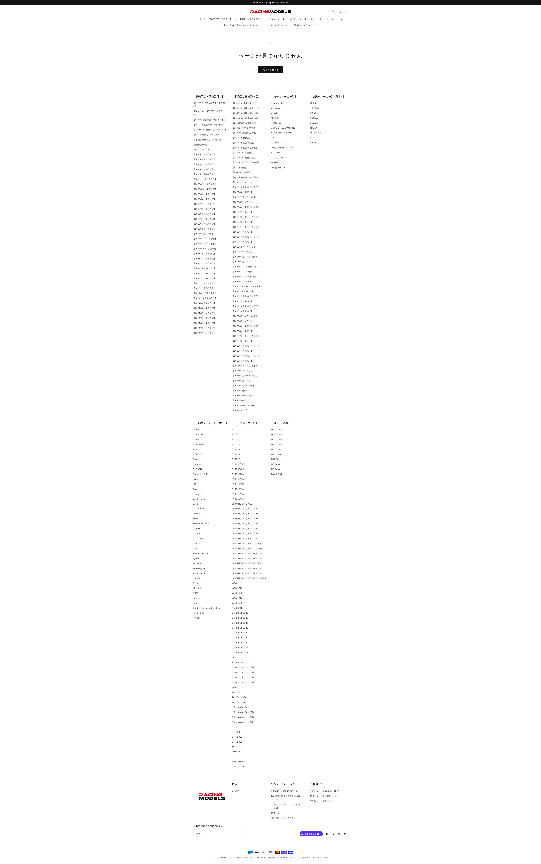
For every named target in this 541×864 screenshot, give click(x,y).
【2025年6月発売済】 (242, 331)
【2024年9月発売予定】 (204, 303)
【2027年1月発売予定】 (204, 174)
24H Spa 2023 (239, 702)
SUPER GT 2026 (240, 613)
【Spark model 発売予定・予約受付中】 (210, 104)
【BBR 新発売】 (239, 167)
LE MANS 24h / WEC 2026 (245, 509)
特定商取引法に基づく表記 (300, 857)
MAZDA (313, 128)
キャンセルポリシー (320, 857)
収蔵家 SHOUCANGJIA (282, 147)
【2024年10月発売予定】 (205, 298)
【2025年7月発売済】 (242, 321)
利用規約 (271, 857)
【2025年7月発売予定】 (204, 263)
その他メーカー (278, 167)
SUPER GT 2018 (240, 652)
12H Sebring (238, 761)
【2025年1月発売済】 (242, 380)
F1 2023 (236, 444)
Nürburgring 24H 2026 (243, 712)
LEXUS (313, 103)
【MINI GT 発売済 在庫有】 (245, 147)
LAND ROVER (199, 509)
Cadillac (197, 578)
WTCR (235, 687)
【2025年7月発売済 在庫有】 (246, 316)
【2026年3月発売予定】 (204, 224)
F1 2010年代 (238, 464)
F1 (233, 429)
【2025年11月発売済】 (243, 281)
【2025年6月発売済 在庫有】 (246, 326)
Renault (196, 543)
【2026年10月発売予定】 (205, 189)
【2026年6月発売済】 (242, 212)
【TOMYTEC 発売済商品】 (244, 157)
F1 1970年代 (238, 484)
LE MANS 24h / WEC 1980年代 (247, 558)
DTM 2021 (237, 742)
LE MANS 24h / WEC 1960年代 (247, 568)
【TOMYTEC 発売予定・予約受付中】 (211, 129)
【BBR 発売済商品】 (241, 172)
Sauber (196, 528)
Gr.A (234, 771)
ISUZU (313, 138)
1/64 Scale (276, 434)
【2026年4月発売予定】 (204, 219)
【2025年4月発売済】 (242, 351)
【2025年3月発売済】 (242, 361)
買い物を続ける (270, 69)
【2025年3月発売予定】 (204, 278)
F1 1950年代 (238, 494)
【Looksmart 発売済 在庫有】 (246, 123)
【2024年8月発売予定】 (204, 308)
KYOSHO (275, 152)
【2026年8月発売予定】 (204, 199)
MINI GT (275, 118)
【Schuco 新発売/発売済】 (244, 128)
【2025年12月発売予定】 (205, 238)
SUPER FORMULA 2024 (243, 672)
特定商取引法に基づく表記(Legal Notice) (286, 797)
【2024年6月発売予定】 (204, 318)
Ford (195, 489)
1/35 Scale (276, 444)
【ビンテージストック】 (243, 182)
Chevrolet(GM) (200, 474)
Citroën (196, 583)
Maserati (197, 588)
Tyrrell (196, 558)
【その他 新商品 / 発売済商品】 (246, 177)
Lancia (196, 504)
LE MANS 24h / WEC (242, 504)
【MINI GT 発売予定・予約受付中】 (210, 124)
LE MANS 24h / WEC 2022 (245, 528)
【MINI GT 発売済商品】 (243, 142)
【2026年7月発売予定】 (204, 204)
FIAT (195, 484)
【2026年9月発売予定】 (204, 194)
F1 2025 (236, 434)
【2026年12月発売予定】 (205, 179)
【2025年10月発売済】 (243, 291)
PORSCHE (198, 538)
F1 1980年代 (238, 479)
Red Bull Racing (201, 553)
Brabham (197, 464)
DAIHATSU (315, 142)
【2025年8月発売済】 (242, 311)
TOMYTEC (276, 123)
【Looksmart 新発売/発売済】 (246, 118)
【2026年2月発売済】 (242, 252)
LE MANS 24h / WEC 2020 (245, 538)
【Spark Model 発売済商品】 (246, 108)
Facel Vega (198, 613)
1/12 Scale (276, 459)
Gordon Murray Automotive (206, 608)
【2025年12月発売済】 (243, 271)
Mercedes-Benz (201, 523)
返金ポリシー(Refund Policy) (324, 795)
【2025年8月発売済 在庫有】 (246, 306)
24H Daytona (238, 766)
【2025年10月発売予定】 (205, 248)
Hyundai (197, 494)
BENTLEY (197, 454)
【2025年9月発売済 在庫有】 (246, 296)
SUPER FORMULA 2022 (243, 682)
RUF (195, 548)
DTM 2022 (237, 737)
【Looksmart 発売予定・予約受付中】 (209, 113)
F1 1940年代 (238, 499)
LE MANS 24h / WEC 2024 (245, 519)
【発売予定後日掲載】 (203, 149)
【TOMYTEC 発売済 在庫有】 (246, 162)
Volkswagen (199, 568)
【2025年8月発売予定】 (204, 258)
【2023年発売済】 (241, 400)
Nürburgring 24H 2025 (243, 717)
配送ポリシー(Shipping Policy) (325, 790)
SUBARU (314, 123)
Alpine (196, 439)
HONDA (314, 118)
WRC (234, 583)
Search (235, 790)
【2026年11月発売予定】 (205, 184)
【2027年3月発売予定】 (204, 164)
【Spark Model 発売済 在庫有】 (247, 113)
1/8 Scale (275, 464)
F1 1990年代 (238, 474)
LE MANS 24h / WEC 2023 (245, 523)
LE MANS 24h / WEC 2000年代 (247, 548)
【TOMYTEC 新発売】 (242, 152)
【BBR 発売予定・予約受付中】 (207, 134)
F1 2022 (236, 449)
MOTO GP (237, 747)
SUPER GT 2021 (240, 637)
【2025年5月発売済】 (242, 341)
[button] (222, 19)
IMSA (234, 757)
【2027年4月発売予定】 (204, 159)
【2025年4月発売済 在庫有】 (246, 346)
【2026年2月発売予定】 (204, 229)
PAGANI (197, 533)
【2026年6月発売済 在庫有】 (246, 207)
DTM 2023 (237, 732)
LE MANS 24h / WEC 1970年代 (247, 563)
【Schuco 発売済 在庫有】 (244, 132)
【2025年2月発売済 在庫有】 (246, 366)
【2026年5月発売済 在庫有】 (246, 217)
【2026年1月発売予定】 (204, 233)
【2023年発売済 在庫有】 (244, 395)
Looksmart (276, 108)
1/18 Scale (276, 454)
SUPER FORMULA (241, 662)
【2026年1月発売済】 (242, 261)
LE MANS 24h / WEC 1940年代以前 (249, 578)
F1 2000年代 (238, 469)
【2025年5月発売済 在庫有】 (246, 336)
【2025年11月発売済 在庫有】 (246, 276)
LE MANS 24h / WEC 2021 (245, 533)
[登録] (240, 833)
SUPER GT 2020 (240, 642)
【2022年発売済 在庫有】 (244, 405)
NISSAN (314, 113)
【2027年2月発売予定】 (204, 169)
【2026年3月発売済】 (242, 242)
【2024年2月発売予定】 (204, 328)
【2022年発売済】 (240, 410)
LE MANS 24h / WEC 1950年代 (247, 573)
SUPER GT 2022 (240, 633)
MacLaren (198, 519)
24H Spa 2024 (239, 697)
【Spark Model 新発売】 (244, 103)
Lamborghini (199, 499)
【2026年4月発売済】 (242, 232)
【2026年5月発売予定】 (204, 214)
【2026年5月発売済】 (242, 222)
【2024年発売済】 (241, 390)
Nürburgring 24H (240, 707)
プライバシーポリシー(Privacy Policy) (285, 806)
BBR (273, 138)
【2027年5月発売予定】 (204, 154)
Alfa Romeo (198, 434)
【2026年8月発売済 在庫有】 (246, 187)
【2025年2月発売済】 (242, 370)
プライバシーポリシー (257, 857)
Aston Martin (199, 444)
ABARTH (197, 593)
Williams (197, 563)
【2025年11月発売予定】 (205, 243)
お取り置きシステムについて (284, 817)
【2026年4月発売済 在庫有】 (246, 227)
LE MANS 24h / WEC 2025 (245, 514)
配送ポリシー (282, 857)
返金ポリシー (277, 812)
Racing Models (227, 858)
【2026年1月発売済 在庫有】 (246, 256)
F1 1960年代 (238, 489)
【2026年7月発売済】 (242, 202)
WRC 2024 (237, 598)
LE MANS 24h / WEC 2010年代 (247, 543)
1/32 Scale (276, 449)
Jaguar (196, 598)
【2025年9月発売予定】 (204, 253)
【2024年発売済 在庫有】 (244, 385)
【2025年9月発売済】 (242, 301)
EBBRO (274, 162)
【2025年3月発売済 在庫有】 (246, 356)
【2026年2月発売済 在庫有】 (246, 247)
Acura (196, 429)
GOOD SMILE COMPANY (283, 128)
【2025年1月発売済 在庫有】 (246, 376)
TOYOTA (314, 108)
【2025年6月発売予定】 (204, 268)
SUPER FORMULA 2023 (243, 677)
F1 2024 (236, 439)
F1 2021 (236, 454)
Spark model (277, 103)
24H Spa (236, 692)
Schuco (275, 113)
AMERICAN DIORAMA (281, 132)
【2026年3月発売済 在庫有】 (246, 237)
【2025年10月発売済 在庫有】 (246, 286)
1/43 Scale (276, 439)
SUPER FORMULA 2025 (243, 667)
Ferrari (196, 479)
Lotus (196, 603)
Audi (195, 449)
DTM (234, 727)
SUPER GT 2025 (240, 618)
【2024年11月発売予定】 (205, 293)
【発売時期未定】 (201, 144)
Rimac (196, 618)
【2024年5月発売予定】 (204, 323)
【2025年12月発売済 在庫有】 (246, 266)
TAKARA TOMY (278, 142)
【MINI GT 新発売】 (241, 138)
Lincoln (196, 514)
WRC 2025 (237, 593)
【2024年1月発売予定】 (204, 333)
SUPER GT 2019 (240, 647)
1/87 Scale (276, 429)
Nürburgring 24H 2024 (243, 722)
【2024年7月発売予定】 (204, 313)
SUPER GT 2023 (240, 628)
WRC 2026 (237, 588)
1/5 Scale (275, 469)
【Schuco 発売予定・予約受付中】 (209, 119)
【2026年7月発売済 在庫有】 (246, 197)
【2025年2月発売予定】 (204, 283)
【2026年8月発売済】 (242, 192)
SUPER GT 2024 (240, 623)
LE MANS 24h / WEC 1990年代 (247, 553)
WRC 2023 (237, 603)
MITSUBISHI (316, 132)
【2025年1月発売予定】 (204, 288)
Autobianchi (199, 573)
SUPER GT (237, 608)
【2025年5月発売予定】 (204, 273)
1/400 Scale (277, 474)
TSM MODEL (277, 157)
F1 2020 (236, 459)
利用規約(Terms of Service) (284, 790)
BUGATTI (197, 469)
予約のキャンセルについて (322, 800)
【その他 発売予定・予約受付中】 (209, 139)
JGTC (235, 657)
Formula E (237, 752)
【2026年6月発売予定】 (204, 209)
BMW (195, 459)
